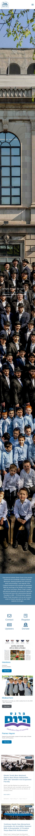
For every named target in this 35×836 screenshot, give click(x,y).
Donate (25, 628)
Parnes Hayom (8, 733)
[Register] (26, 616)
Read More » (7, 794)
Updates (9, 628)
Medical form (7, 698)
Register (25, 619)
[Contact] (9, 616)
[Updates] (9, 625)
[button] (32, 4)
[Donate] (26, 625)
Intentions (6, 662)
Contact (9, 619)
